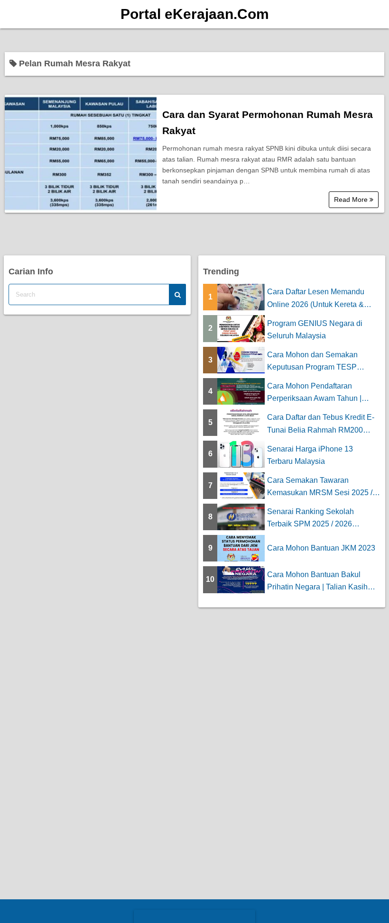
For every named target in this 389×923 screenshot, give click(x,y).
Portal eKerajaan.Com (194, 14)
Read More (352, 199)
